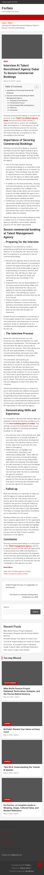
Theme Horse (25, 868)
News (6, 61)
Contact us (6, 837)
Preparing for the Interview (19, 100)
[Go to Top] (40, 864)
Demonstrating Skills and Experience (22, 105)
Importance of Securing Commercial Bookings (20, 91)
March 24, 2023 (9, 81)
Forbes (7, 8)
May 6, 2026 (8, 735)
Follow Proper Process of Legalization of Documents (22, 586)
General (7, 761)
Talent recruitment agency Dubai (16, 574)
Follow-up (13, 108)
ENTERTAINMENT (10, 683)
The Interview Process (17, 103)
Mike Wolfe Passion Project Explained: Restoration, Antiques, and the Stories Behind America (21, 633)
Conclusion (14, 110)
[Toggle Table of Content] (35, 87)
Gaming (7, 723)
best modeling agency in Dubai (19, 571)
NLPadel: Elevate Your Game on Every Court (20, 639)
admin (18, 81)
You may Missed (12, 658)
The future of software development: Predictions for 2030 (24, 596)
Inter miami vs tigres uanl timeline (16, 650)
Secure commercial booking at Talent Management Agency (20, 97)
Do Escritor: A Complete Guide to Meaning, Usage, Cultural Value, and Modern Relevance (21, 808)
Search (6, 607)
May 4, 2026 (8, 814)
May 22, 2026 (8, 697)
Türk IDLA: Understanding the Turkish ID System (22, 642)
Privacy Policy (7, 842)
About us (5, 833)
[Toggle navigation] (5, 17)
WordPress (29, 871)
